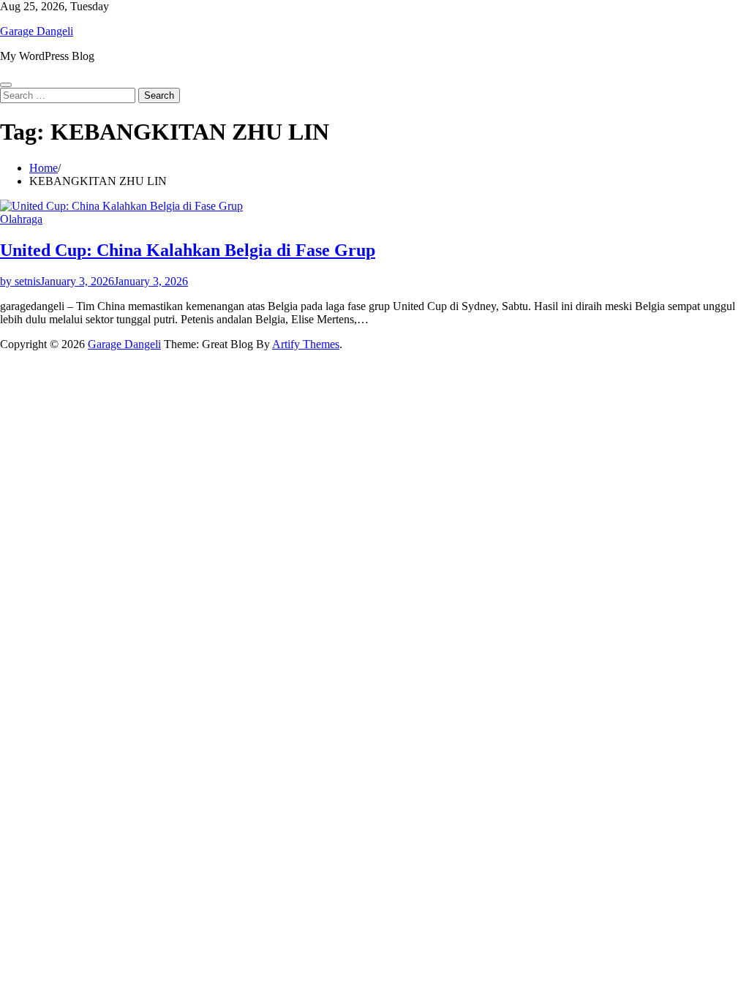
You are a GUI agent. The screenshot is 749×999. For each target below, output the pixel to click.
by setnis (20, 281)
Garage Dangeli (36, 31)
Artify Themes (305, 344)
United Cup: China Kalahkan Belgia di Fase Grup (187, 250)
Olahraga (21, 219)
